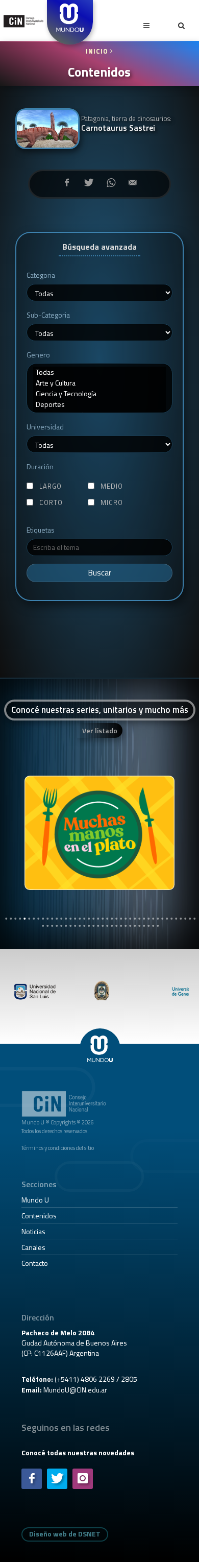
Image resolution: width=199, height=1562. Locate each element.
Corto (51, 503)
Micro (112, 503)
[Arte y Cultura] (99, 382)
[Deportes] (99, 404)
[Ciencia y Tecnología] (99, 393)
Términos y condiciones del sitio (57, 1147)
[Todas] (99, 372)
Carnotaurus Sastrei (126, 123)
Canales (33, 1247)
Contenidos (39, 1215)
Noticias (33, 1231)
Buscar (99, 573)
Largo (50, 486)
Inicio (98, 51)
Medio (112, 486)
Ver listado (99, 730)
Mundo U (35, 1199)
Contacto (34, 1263)
